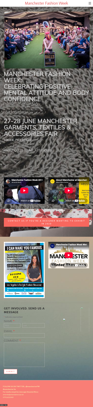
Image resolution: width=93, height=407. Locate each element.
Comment (12, 340)
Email (9, 331)
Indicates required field (13, 317)
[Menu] (90, 3)
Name (9, 321)
